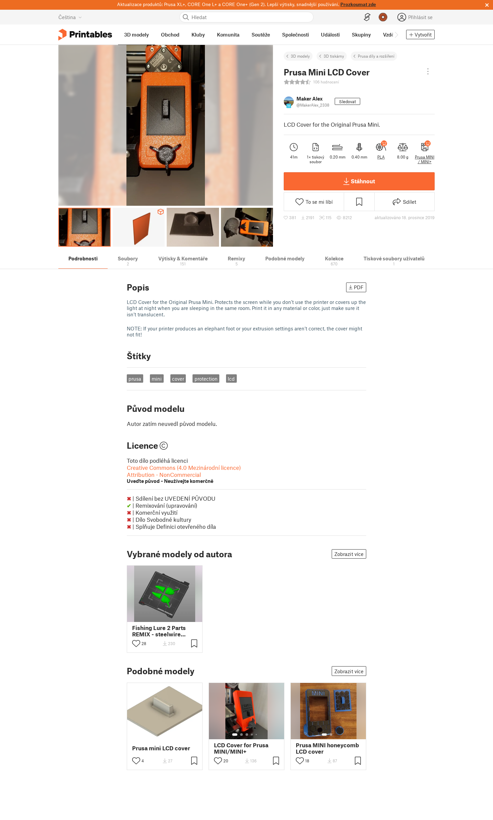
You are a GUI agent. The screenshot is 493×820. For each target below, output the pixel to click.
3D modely (300, 56)
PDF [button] (359, 287)
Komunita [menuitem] (228, 34)
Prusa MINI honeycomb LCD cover (327, 748)
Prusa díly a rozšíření (376, 56)
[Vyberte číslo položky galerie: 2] (241, 734)
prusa (134, 379)
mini (157, 379)
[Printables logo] (85, 35)
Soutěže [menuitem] (261, 34)
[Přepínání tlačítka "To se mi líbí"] (136, 643)
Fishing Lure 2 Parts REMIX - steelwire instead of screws (159, 631)
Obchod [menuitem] (170, 34)
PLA (381, 156)
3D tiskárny (334, 56)
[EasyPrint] (367, 17)
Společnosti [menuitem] (295, 34)
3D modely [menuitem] (136, 34)
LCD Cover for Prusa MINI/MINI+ (241, 748)
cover (178, 379)
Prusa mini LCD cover (161, 748)
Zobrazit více (349, 554)
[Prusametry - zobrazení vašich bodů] (383, 17)
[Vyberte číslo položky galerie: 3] (246, 734)
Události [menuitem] (330, 34)
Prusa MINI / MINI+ (424, 159)
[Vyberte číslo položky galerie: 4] (252, 734)
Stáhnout (363, 181)
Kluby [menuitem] (198, 34)
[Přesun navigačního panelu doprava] (396, 34)
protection (206, 379)
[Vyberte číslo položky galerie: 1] (234, 734)
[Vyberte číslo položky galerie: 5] (257, 734)
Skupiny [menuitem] (361, 34)
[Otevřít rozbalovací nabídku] (428, 71)
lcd (231, 379)
